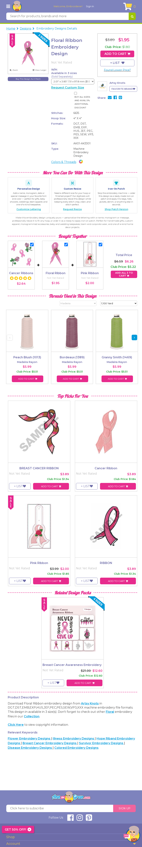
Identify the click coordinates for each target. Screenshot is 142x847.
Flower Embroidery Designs (29, 738)
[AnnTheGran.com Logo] (17, 6)
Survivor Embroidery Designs (101, 743)
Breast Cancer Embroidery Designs (50, 743)
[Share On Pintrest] (120, 98)
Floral (110, 712)
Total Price (124, 255)
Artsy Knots (90, 703)
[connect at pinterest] (89, 819)
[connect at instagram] (80, 819)
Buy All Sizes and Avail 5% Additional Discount (82, 102)
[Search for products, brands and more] (132, 16)
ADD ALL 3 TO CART (124, 274)
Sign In (90, 6)
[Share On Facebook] (115, 98)
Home (10, 28)
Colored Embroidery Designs (76, 748)
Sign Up (124, 808)
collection (31, 716)
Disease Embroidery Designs (30, 748)
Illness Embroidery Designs (74, 738)
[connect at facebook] (70, 819)
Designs (25, 28)
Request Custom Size (67, 87)
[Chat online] (132, 835)
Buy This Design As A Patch (28, 79)
